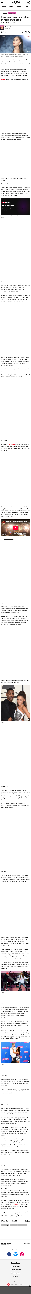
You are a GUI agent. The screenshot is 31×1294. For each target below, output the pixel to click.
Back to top (27, 1243)
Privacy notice (15, 1266)
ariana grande (12, 13)
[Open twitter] (15, 1254)
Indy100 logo (16, 2)
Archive (15, 1276)
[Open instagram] (22, 1254)
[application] (15, 44)
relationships (5, 1225)
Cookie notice (15, 1273)
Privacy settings (15, 1270)
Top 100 (3, 6)
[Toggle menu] (2, 2)
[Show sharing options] (29, 719)
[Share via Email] (29, 32)
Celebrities (4, 13)
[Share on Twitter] (26, 32)
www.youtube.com (9, 218)
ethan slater (13, 1225)
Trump (26, 6)
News (11, 6)
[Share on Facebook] (23, 32)
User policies (15, 1263)
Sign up (3, 79)
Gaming (18, 6)
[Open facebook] (9, 1254)
